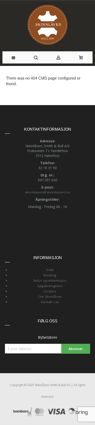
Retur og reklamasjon (50, 280)
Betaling (50, 275)
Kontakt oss (50, 302)
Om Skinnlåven (50, 296)
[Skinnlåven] (47, 25)
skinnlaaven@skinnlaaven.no (47, 192)
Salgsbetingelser (50, 286)
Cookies (50, 291)
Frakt (50, 270)
